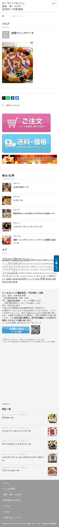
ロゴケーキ (18, 200)
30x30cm (39, 260)
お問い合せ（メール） (13, 517)
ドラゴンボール (38, 273)
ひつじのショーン (29, 263)
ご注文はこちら (56, 263)
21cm (26, 259)
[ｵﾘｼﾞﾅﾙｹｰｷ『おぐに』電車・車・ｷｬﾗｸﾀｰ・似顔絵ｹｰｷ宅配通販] (14, 6)
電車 (10, 282)
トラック (42, 269)
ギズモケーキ (8, 418)
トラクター (35, 269)
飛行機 (14, 282)
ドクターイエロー (25, 273)
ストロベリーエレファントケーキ (16, 431)
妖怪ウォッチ (28, 279)
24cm (33, 259)
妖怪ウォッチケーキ (13, 105)
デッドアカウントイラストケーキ (16, 444)
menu (53, 3)
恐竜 (42, 278)
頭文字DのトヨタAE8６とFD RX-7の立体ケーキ (34, 213)
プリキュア (7, 276)
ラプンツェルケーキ (10, 470)
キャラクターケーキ (13, 414)
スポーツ (34, 266)
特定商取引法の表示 (12, 500)
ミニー (30, 276)
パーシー (53, 273)
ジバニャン (25, 266)
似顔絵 (9, 279)
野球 (6, 282)
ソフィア (41, 266)
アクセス (7, 506)
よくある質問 (9, 489)
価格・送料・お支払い (13, 494)
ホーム (6, 483)
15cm (7, 259)
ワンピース (45, 276)
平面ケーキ (25, 414)
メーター (37, 276)
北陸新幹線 (16, 279)
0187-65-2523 (14, 300)
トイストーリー (24, 269)
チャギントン (49, 266)
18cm (17, 259)
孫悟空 (37, 279)
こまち (8, 263)
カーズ (16, 266)
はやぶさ (17, 263)
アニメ (37, 263)
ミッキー (16, 276)
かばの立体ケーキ (21, 187)
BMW (45, 260)
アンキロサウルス (47, 263)
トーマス (12, 272)
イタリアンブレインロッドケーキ (27, 227)
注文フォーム (33, 313)
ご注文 (6, 512)
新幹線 (48, 279)
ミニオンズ (24, 276)
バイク (47, 273)
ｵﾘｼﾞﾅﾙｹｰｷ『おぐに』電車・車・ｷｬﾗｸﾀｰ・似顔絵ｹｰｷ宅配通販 (34, 524)
